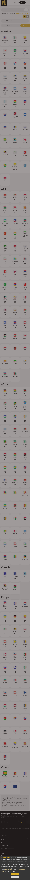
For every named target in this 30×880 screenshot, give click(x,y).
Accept (15, 874)
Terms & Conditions (9, 869)
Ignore (15, 877)
